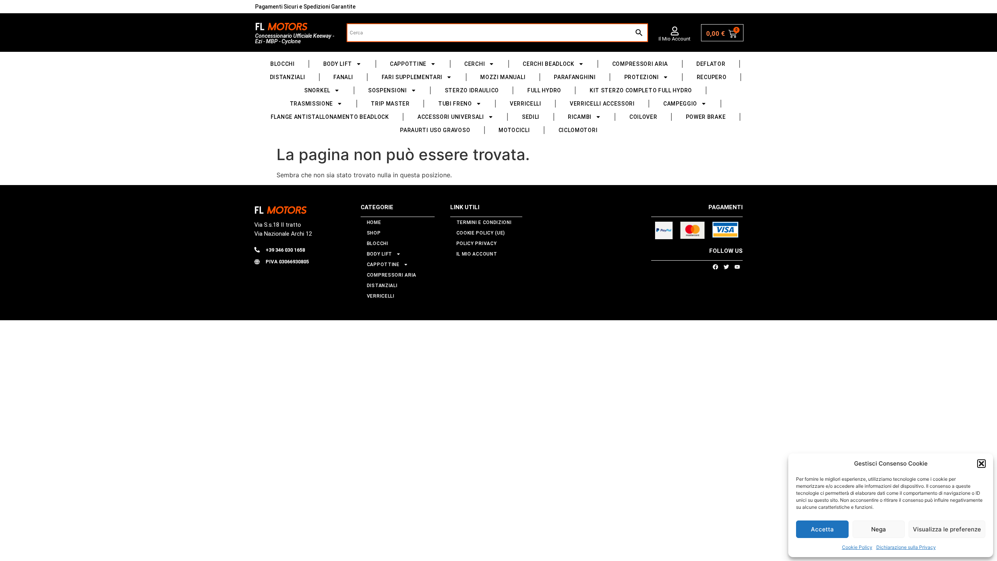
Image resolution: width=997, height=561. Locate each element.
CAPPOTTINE (408, 64)
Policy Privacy (476, 243)
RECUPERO (712, 77)
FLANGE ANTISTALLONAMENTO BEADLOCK (330, 117)
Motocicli (514, 130)
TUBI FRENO (455, 104)
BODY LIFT (337, 64)
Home (374, 222)
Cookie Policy (857, 547)
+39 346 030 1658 (285, 250)
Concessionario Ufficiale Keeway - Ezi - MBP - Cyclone (294, 38)
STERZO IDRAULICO (472, 90)
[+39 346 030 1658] (257, 249)
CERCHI (474, 64)
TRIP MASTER (390, 104)
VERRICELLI (525, 104)
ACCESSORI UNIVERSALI (450, 117)
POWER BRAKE (706, 117)
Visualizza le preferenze (947, 529)
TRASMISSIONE (311, 104)
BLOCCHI (282, 64)
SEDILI (530, 117)
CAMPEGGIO (680, 104)
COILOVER (643, 117)
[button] (981, 464)
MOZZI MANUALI (502, 77)
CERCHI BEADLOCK (548, 64)
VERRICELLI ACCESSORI (602, 104)
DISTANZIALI (287, 77)
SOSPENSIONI (387, 90)
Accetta (822, 529)
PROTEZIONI (641, 77)
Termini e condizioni (484, 222)
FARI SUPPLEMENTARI (412, 77)
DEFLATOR (711, 64)
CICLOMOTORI (578, 130)
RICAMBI (580, 117)
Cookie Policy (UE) (481, 233)
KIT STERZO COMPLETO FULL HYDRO (641, 90)
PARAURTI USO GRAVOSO (435, 130)
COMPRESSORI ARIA (640, 64)
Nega (878, 529)
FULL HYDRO (544, 90)
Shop (374, 233)
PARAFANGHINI (574, 77)
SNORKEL (317, 90)
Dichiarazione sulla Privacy (906, 547)
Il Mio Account (675, 39)
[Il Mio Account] (674, 30)
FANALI (343, 77)
